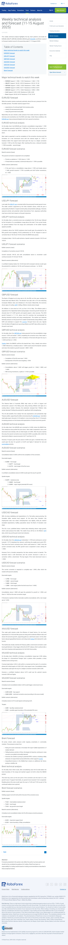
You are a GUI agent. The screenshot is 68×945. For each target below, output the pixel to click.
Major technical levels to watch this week (16, 50)
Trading (4, 343)
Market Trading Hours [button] (56, 46)
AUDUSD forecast (9, 62)
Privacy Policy (5, 889)
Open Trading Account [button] (55, 67)
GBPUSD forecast (9, 59)
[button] (10, 3)
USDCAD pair (17, 540)
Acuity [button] (51, 21)
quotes (41, 758)
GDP (16, 305)
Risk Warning (15, 889)
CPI (45, 530)
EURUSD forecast (9, 53)
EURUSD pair (5, 119)
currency (24, 322)
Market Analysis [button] (54, 36)
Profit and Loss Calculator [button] (57, 26)
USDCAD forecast (9, 65)
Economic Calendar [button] (55, 51)
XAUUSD (32, 39)
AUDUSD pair (36, 416)
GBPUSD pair (18, 333)
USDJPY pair (13, 204)
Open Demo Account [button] (55, 72)
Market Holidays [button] (54, 41)
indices (32, 639)
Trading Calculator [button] (55, 31)
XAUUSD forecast (9, 67)
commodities (5, 444)
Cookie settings (25, 889)
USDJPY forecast (9, 56)
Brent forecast (8, 70)
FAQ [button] (51, 55)
